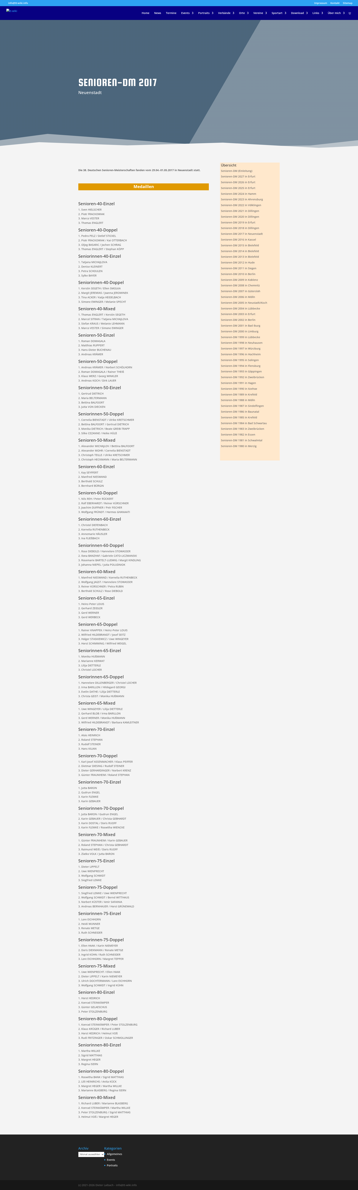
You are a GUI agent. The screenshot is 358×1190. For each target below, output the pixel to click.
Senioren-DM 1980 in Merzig (239, 446)
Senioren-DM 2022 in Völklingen (241, 205)
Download (297, 13)
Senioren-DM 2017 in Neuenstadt (242, 234)
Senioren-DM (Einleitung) (236, 171)
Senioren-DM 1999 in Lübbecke (240, 337)
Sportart (277, 13)
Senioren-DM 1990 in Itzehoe (239, 388)
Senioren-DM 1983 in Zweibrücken (242, 428)
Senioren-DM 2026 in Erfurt (238, 182)
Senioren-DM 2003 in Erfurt (238, 314)
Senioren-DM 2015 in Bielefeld (240, 245)
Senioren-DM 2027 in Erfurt (238, 176)
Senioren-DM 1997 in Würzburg (240, 348)
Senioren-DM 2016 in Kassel (238, 239)
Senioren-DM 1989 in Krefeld (239, 394)
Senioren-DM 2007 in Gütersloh (240, 291)
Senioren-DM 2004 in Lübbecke (240, 308)
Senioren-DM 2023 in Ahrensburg (242, 199)
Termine (171, 13)
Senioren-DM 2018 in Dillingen (240, 228)
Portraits (204, 13)
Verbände (224, 13)
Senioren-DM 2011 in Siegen (238, 268)
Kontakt (335, 3)
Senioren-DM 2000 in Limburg (239, 331)
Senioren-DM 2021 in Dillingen (240, 211)
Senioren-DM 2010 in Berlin (238, 274)
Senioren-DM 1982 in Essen (238, 434)
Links (316, 13)
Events (185, 13)
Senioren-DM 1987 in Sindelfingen (242, 406)
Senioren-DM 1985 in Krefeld (239, 417)
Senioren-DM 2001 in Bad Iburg (240, 325)
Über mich (334, 13)
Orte (242, 13)
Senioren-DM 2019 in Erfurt (238, 222)
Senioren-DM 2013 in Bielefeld (240, 256)
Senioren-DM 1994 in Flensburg (240, 366)
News (157, 13)
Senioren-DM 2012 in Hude (238, 262)
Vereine (258, 13)
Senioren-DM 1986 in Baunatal (240, 411)
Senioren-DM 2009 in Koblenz (239, 280)
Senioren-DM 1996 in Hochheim (241, 354)
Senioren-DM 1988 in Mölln (238, 400)
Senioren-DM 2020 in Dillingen (240, 216)
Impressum (320, 3)
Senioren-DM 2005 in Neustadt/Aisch (244, 302)
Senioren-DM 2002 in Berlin (238, 320)
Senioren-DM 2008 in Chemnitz (240, 285)
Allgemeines (114, 1154)
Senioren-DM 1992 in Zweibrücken (242, 377)
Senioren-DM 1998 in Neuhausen (242, 342)
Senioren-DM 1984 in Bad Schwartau (244, 423)
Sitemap (347, 3)
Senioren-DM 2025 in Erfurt (238, 188)
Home (145, 13)
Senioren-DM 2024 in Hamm (238, 194)
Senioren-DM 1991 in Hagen (238, 383)
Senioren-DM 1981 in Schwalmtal (241, 440)
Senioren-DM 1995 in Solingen (240, 360)
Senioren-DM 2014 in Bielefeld (240, 251)
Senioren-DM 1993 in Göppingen (241, 371)
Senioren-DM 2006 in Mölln (238, 297)
